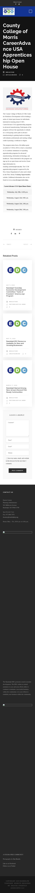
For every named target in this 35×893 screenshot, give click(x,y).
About (15, 2)
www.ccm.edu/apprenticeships (18, 180)
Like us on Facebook (9, 863)
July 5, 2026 (10, 285)
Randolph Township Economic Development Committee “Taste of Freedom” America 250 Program (16, 292)
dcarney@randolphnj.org (10, 517)
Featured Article (15, 304)
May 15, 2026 (10, 338)
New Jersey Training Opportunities (18, 174)
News (24, 304)
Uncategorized (14, 353)
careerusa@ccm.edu (15, 166)
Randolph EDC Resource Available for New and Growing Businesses (16, 343)
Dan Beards (16, 859)
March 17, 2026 (11, 385)
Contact (20, 2)
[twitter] (19, 4)
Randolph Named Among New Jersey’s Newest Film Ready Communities (16, 390)
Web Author (10, 72)
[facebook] (15, 4)
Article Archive (11, 75)
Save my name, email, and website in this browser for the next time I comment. (17, 460)
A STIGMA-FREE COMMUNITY (13, 854)
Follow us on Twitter (9, 866)
